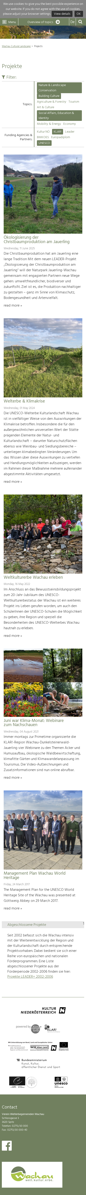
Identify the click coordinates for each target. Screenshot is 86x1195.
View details (62, 14)
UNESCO (44, 143)
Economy (69, 124)
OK (79, 14)
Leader (69, 131)
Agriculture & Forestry (51, 101)
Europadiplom (60, 137)
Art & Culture (45, 107)
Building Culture (49, 96)
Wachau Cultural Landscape (16, 46)
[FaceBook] (7, 1147)
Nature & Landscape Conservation (52, 88)
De (72, 22)
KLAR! (57, 131)
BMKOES (43, 137)
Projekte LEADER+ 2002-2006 (30, 977)
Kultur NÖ (43, 131)
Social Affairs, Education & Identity (56, 115)
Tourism (74, 101)
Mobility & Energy (49, 124)
